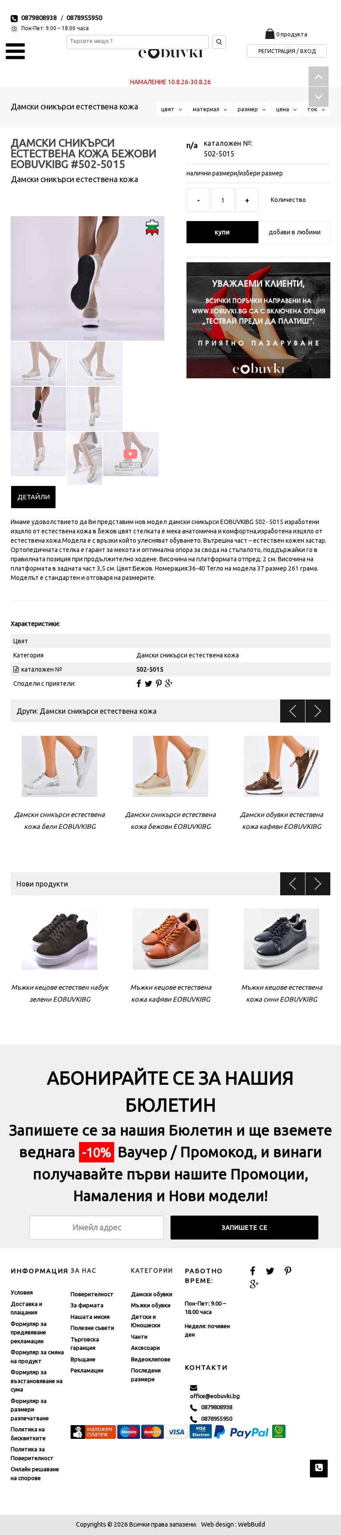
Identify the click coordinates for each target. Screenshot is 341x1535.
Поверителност (92, 1294)
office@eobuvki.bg (215, 1391)
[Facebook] (138, 683)
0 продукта (291, 34)
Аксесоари (145, 1348)
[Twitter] (148, 683)
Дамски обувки (151, 1294)
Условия (22, 1292)
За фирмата (87, 1305)
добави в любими (295, 232)
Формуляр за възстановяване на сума (37, 1380)
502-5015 (219, 154)
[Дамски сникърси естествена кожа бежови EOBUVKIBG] (87, 271)
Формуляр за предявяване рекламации (29, 1332)
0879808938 (39, 17)
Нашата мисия (90, 1316)
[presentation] (33, 497)
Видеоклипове (150, 1359)
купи (222, 232)
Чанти (139, 1336)
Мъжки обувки (150, 1305)
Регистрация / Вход (287, 51)
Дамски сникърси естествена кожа (74, 106)
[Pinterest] (159, 683)
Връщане (83, 1359)
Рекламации (87, 1370)
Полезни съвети (92, 1328)
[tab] (33, 497)
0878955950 (84, 17)
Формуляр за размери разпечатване (30, 1409)
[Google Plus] (169, 683)
